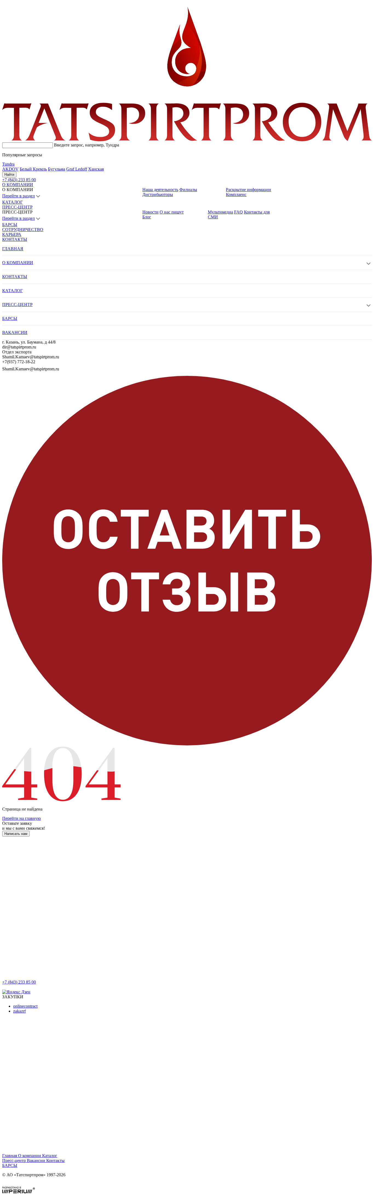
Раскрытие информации (248, 189)
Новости (150, 212)
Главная (10, 1155)
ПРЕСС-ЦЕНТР (17, 207)
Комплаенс (236, 194)
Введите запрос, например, (86, 145)
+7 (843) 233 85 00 (19, 982)
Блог (146, 217)
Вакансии (36, 1160)
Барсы (9, 1165)
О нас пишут (172, 212)
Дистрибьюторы (157, 194)
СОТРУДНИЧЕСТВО (22, 229)
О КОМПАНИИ (17, 184)
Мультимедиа (220, 212)
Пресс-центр (14, 1160)
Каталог (49, 1155)
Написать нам (15, 834)
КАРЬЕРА (11, 234)
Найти (9, 174)
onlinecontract (25, 1006)
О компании (30, 1155)
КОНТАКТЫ (14, 239)
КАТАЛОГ (12, 202)
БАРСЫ (9, 224)
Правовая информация (23, 1184)
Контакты (55, 1160)
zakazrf (19, 1011)
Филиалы (188, 189)
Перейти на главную (21, 818)
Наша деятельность (160, 189)
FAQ (238, 212)
